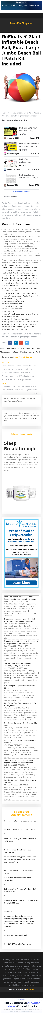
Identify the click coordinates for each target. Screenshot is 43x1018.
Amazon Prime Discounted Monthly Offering (20, 314)
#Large (30, 352)
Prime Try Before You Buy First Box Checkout (20, 321)
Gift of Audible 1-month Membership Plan (19, 280)
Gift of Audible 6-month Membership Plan (19, 278)
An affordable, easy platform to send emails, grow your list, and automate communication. (20, 859)
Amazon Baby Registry (11, 298)
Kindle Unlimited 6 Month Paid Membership (19, 293)
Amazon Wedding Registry (13, 301)
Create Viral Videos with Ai (15, 935)
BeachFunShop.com (21, 23)
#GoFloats (36, 348)
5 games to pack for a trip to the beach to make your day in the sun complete (21, 642)
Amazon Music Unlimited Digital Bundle (18, 326)
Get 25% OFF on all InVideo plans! (18, 944)
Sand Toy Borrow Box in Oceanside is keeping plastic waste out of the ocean (20, 598)
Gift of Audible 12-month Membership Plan (19, 268)
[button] (21, 31)
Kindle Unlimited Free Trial (12, 306)
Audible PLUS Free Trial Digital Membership (19, 288)
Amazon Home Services (12, 309)
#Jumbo (23, 352)
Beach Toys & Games (22, 357)
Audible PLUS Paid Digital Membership (17, 273)
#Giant (28, 348)
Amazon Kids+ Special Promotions (16, 319)
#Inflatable (13, 352)
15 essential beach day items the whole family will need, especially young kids (20, 620)
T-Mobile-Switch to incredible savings (20, 821)
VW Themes (30, 989)
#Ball (7, 348)
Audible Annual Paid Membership (15, 265)
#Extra (21, 348)
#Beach (14, 348)
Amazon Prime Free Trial (12, 303)
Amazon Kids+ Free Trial (11, 316)
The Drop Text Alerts (10, 291)
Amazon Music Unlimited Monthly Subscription (21, 324)
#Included (4, 352)
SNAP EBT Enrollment (10, 285)
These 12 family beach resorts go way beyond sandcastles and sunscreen (19, 761)
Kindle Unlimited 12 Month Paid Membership (20, 283)
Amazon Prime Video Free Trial (14, 329)
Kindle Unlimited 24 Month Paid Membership (20, 270)
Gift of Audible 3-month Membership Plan (19, 275)
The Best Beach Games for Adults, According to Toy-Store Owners (18, 664)
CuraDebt (8, 911)
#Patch (37, 352)
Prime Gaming (8, 311)
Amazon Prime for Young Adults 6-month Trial (21, 296)
